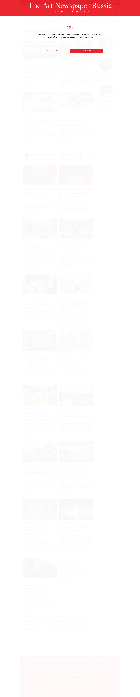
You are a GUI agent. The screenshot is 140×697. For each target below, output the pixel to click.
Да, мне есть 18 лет (86, 51)
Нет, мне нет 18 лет (54, 51)
